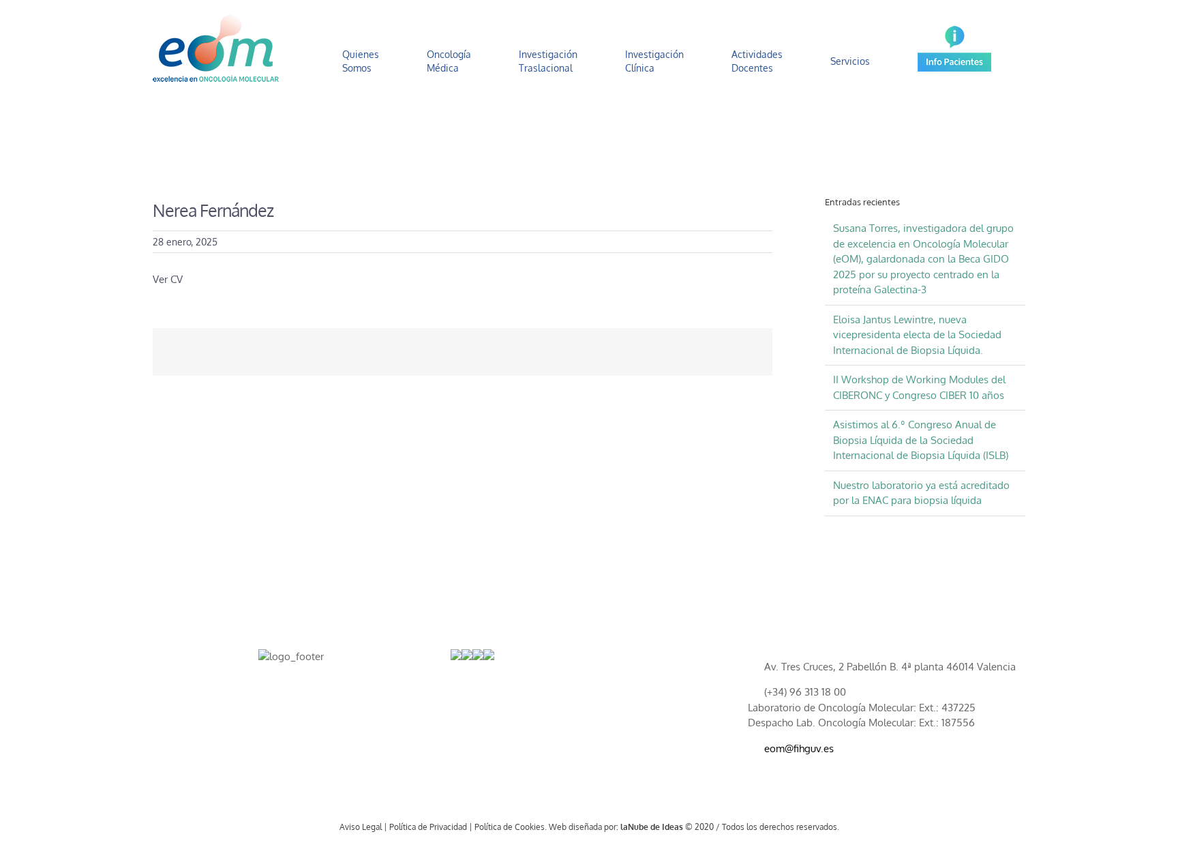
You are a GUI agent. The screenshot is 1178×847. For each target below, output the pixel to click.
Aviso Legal (360, 827)
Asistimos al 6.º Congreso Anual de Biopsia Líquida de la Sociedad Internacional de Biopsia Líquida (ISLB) (920, 440)
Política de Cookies (509, 827)
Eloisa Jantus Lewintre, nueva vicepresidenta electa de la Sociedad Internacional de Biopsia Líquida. (917, 335)
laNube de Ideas (651, 827)
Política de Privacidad (428, 827)
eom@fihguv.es (799, 748)
